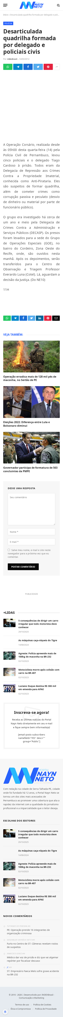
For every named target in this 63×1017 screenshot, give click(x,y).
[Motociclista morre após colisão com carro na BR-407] (9, 672)
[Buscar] (58, 5)
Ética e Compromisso (21, 1008)
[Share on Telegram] (17, 67)
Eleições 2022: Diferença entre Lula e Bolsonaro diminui (26, 423)
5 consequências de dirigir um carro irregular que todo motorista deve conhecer (38, 624)
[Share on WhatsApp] (7, 67)
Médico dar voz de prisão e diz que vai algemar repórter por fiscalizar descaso (32, 959)
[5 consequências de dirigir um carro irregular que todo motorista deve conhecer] (9, 623)
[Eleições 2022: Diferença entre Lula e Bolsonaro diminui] (31, 402)
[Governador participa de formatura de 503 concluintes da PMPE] (31, 448)
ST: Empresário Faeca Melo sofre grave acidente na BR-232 (33, 973)
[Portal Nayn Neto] (31, 5)
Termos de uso (22, 1004)
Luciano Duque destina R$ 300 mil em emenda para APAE (37, 687)
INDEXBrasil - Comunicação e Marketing (36, 996)
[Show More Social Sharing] (57, 67)
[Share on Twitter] (38, 67)
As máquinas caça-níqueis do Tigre (37, 640)
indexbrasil (12, 59)
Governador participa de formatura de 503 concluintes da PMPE (30, 469)
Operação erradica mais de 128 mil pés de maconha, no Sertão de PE (29, 378)
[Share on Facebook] (28, 67)
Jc (8, 967)
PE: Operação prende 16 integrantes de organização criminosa (28, 931)
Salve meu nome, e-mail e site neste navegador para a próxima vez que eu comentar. (29, 553)
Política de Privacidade (46, 1008)
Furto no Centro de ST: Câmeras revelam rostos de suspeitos (32, 945)
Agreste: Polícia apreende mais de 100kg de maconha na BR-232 (37, 655)
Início (5, 14)
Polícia (8, 23)
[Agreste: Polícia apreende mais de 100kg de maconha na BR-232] (9, 656)
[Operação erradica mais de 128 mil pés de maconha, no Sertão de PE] (31, 356)
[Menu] (5, 5)
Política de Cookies (42, 1004)
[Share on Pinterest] (48, 67)
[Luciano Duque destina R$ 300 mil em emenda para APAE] (9, 688)
